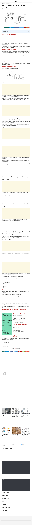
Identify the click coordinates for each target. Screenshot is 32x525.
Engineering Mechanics (5, 495)
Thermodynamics (4, 510)
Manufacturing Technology (7, 3)
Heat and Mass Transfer (5, 498)
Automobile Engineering (15, 413)
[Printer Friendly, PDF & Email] (16, 348)
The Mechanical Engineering (15, 521)
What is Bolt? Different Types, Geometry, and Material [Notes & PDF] (25, 416)
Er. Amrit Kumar (10, 372)
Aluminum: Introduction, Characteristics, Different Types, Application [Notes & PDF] (16, 416)
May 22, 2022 (3, 445)
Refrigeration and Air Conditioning (7, 507)
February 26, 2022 (23, 444)
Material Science (4, 501)
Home (2, 3)
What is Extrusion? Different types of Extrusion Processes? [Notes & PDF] (6, 435)
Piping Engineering (4, 504)
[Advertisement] (16, 89)
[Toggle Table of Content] (28, 31)
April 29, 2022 (13, 444)
